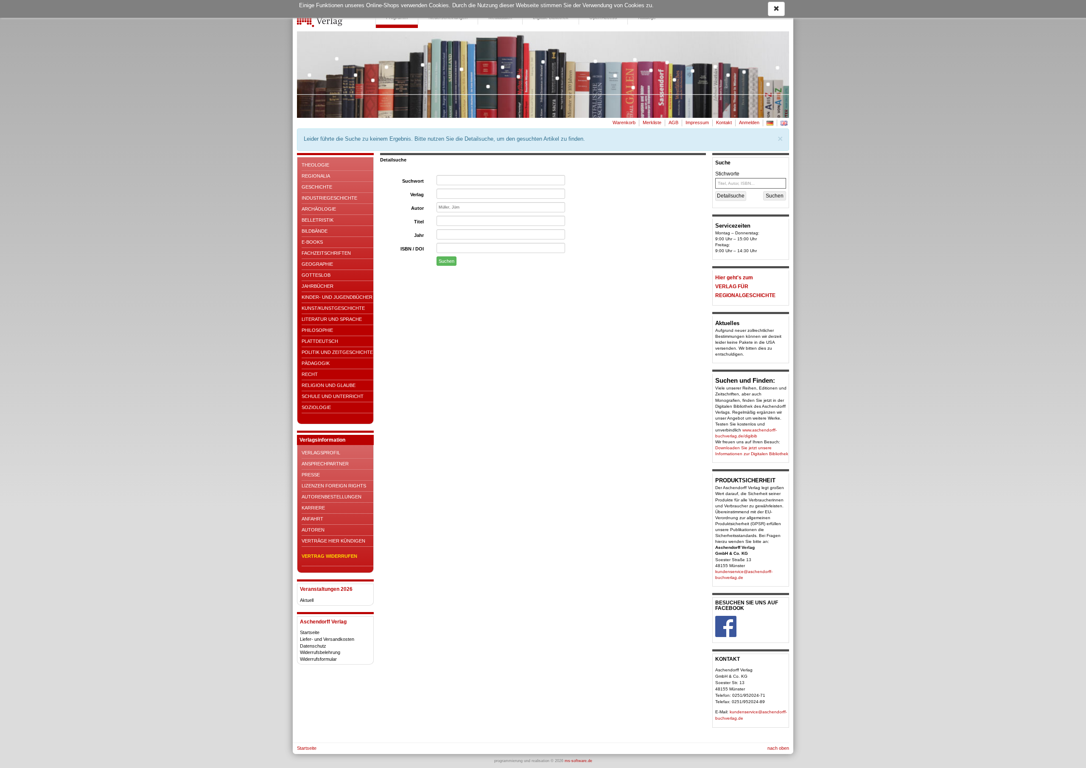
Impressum (697, 122)
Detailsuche (731, 196)
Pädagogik (316, 363)
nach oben (778, 748)
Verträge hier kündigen (333, 540)
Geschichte (317, 186)
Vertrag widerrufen (329, 556)
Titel (419, 221)
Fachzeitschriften (326, 253)
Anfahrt (312, 518)
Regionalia (316, 175)
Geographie (317, 264)
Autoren (313, 529)
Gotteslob (316, 275)
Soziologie (316, 407)
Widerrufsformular (318, 659)
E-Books (312, 242)
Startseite (309, 632)
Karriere (313, 507)
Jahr (419, 235)
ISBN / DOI (412, 248)
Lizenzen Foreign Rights (334, 485)
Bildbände (314, 231)
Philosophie (317, 330)
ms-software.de (578, 761)
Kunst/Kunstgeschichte (333, 308)
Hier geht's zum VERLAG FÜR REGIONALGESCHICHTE (745, 286)
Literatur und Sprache (332, 319)
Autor (417, 208)
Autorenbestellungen (331, 496)
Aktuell (306, 600)
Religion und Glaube (328, 385)
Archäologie (319, 208)
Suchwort (413, 181)
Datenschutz (313, 645)
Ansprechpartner (325, 463)
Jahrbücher (317, 286)
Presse (311, 474)
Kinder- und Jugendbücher (337, 297)
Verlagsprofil (321, 452)
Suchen (446, 261)
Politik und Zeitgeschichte (337, 352)
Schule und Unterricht (333, 396)
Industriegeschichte (329, 197)
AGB (673, 122)
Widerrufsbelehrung (320, 652)
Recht (310, 374)
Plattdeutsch (320, 341)
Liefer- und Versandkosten (327, 639)
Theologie (315, 164)
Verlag (417, 194)
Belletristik (317, 220)
